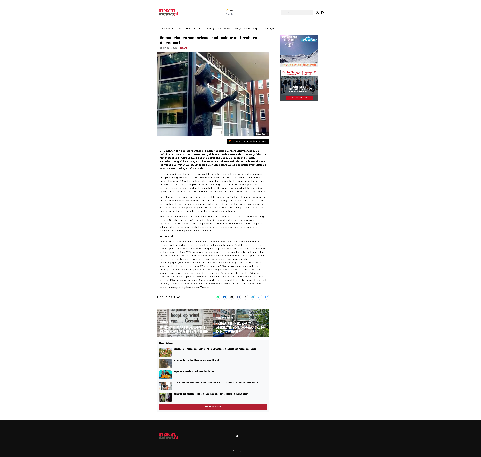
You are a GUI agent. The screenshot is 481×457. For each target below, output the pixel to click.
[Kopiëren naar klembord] (259, 297)
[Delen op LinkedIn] (224, 297)
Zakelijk (237, 28)
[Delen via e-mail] (266, 297)
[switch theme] (317, 12)
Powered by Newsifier (240, 451)
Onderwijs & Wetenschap (217, 28)
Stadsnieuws (168, 28)
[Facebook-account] (244, 436)
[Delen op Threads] (231, 297)
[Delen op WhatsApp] (217, 297)
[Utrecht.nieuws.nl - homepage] (168, 12)
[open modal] (322, 12)
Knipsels (257, 28)
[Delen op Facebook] (238, 297)
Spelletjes (269, 28)
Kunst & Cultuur (194, 28)
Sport (247, 28)
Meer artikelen (213, 407)
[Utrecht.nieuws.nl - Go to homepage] (168, 436)
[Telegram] (252, 297)
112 (179, 28)
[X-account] (236, 436)
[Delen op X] (245, 297)
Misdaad (183, 48)
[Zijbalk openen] (158, 28)
